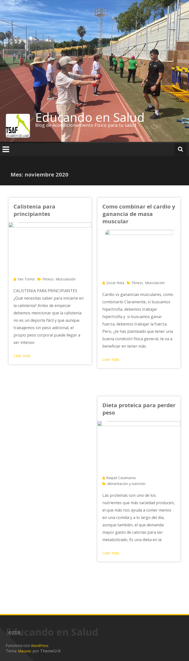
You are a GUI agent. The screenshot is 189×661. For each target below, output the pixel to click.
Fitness (48, 279)
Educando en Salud (90, 117)
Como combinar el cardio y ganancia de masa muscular (138, 214)
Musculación (66, 279)
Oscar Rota (115, 282)
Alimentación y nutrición (126, 483)
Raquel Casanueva (121, 477)
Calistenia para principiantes (34, 210)
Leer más (22, 355)
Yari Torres (26, 279)
